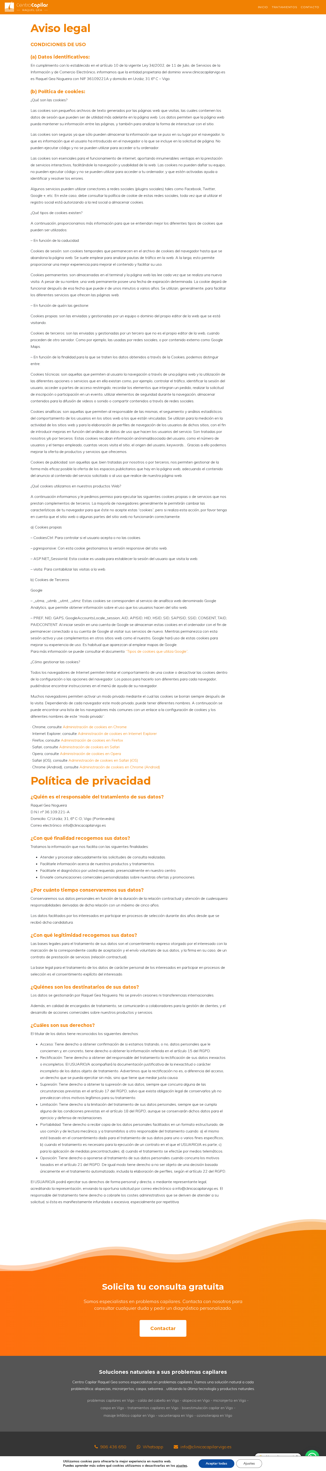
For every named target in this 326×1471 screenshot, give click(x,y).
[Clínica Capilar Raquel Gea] (26, 6)
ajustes (181, 1466)
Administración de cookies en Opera (90, 753)
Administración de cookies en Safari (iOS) (103, 760)
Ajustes (249, 1463)
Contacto (310, 7)
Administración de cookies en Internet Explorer (117, 733)
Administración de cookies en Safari (89, 746)
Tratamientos (284, 7)
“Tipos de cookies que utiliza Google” (157, 651)
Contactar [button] (163, 1328)
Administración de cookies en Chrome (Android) (119, 767)
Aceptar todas (216, 1463)
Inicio (263, 7)
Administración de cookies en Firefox (92, 740)
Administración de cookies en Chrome (95, 726)
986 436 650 (113, 1446)
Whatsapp (153, 1446)
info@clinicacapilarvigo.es (205, 1446)
